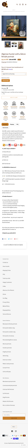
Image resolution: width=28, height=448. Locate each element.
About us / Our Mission (8, 290)
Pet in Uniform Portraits (9, 405)
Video (4, 286)
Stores (4, 294)
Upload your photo (5, 77)
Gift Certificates (7, 371)
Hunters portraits (7, 347)
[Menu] (25, 4)
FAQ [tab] (17, 124)
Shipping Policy (6, 310)
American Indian (7, 359)
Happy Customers (7, 282)
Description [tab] (5, 124)
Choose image (6, 80)
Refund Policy (6, 306)
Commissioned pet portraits (10, 385)
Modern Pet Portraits (8, 401)
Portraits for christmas (8, 336)
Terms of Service (7, 314)
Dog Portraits (6, 397)
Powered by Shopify (19, 443)
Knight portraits (7, 351)
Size (2, 71)
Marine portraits (7, 344)
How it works (6, 266)
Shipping (3, 62)
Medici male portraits (8, 363)
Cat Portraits (6, 393)
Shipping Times (7, 270)
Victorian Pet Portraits (8, 389)
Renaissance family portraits (10, 324)
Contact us (5, 262)
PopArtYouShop (11, 443)
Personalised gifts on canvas (10, 339)
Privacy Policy (6, 302)
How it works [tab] (5, 127)
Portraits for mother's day (9, 332)
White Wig (5, 355)
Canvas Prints (6, 367)
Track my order (6, 278)
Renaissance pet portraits (9, 381)
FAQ (4, 274)
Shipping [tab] (12, 124)
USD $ (13, 426)
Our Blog (5, 298)
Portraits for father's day (9, 328)
